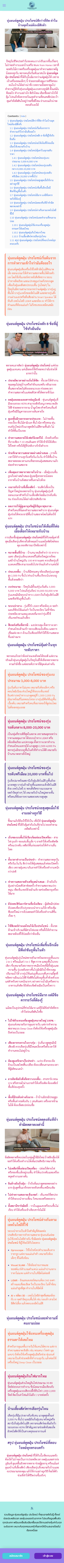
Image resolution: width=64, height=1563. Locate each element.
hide (23, 116)
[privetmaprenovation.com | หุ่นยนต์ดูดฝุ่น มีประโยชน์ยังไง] (32, 5)
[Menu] (4, 5)
